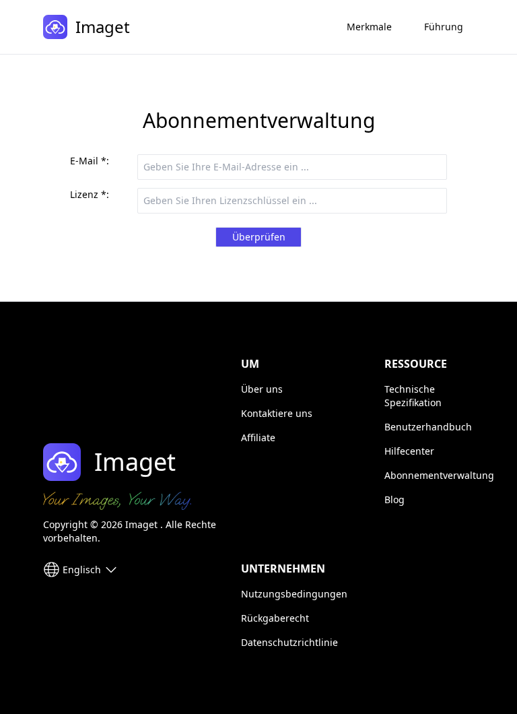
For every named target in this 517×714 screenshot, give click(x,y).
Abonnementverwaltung (439, 475)
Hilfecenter (409, 451)
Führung (443, 26)
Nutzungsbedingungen (294, 593)
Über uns (262, 389)
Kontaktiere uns (276, 413)
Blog (394, 499)
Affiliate (258, 437)
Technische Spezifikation (413, 396)
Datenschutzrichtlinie (289, 642)
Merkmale (369, 26)
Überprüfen (258, 236)
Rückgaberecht (275, 618)
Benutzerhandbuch (428, 426)
